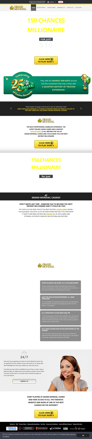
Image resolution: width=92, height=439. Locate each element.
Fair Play (43, 424)
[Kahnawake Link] (41, 428)
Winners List (61, 7)
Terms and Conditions (52, 424)
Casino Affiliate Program (65, 424)
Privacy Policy (22, 424)
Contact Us (70, 7)
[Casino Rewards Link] (65, 428)
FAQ (17, 424)
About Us (12, 424)
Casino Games (51, 7)
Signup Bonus (41, 7)
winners (54, 277)
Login (60, 2)
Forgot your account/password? (37, 2)
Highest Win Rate (77, 424)
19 (19, 428)
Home (33, 7)
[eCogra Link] (55, 428)
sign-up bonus (36, 132)
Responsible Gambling (33, 424)
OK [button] (83, 435)
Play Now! (78, 7)
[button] (13, 108)
